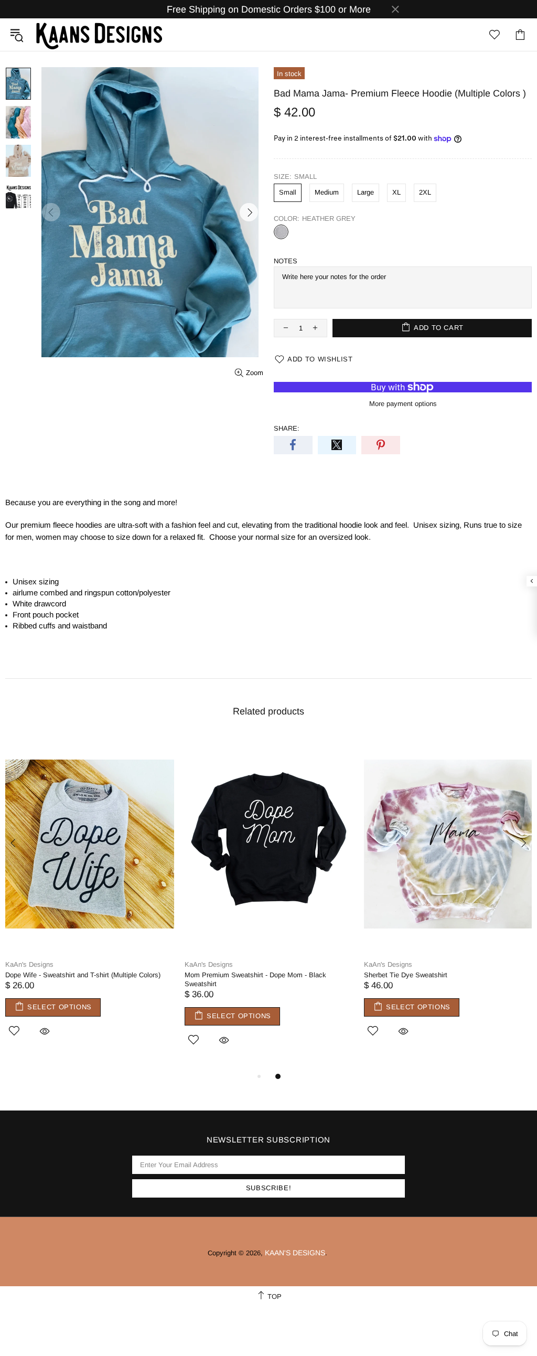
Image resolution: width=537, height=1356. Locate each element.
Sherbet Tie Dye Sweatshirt (405, 975)
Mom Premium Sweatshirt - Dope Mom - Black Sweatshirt (255, 979)
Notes (285, 261)
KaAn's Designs (99, 34)
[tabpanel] (89, 898)
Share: (286, 428)
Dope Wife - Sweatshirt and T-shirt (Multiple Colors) (82, 975)
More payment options (403, 404)
